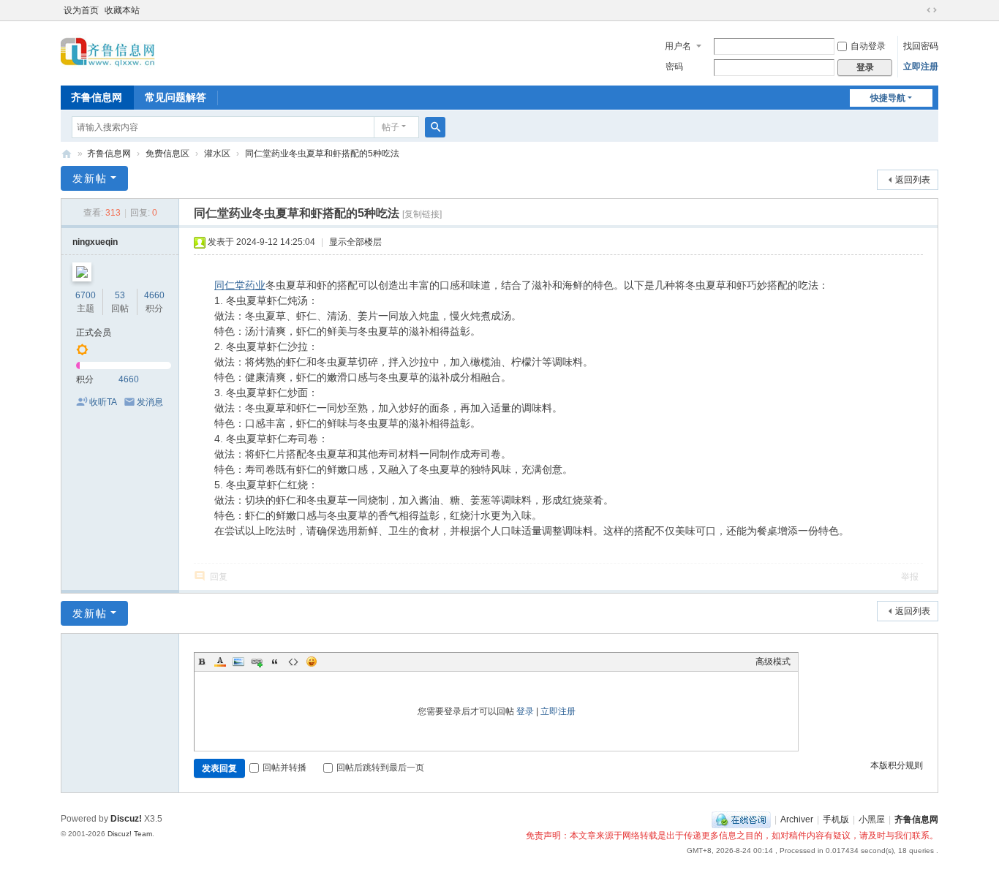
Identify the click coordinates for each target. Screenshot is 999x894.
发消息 (150, 402)
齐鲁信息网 (96, 97)
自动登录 (868, 46)
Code (293, 661)
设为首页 (81, 10)
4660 (154, 295)
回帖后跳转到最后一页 (380, 767)
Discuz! (126, 819)
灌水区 (217, 153)
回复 (218, 577)
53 (120, 295)
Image (238, 661)
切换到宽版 (931, 10)
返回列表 (912, 180)
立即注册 (920, 66)
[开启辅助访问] (917, 10)
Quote (275, 661)
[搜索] (435, 127)
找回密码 (920, 46)
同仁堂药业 (239, 285)
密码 (674, 66)
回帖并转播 (284, 767)
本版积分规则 (896, 765)
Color (220, 661)
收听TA (103, 402)
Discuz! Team (130, 834)
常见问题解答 (175, 97)
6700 (85, 295)
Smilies (311, 661)
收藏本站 (122, 10)
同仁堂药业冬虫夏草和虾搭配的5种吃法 (322, 153)
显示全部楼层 (355, 242)
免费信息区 (167, 153)
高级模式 (773, 661)
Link (256, 661)
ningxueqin (95, 242)
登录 (525, 711)
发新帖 (90, 178)
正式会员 (93, 332)
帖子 (390, 127)
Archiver (796, 819)
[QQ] (741, 819)
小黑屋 (872, 819)
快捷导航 (887, 98)
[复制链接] (422, 214)
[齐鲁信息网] (108, 52)
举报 (910, 577)
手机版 (836, 819)
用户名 (678, 46)
